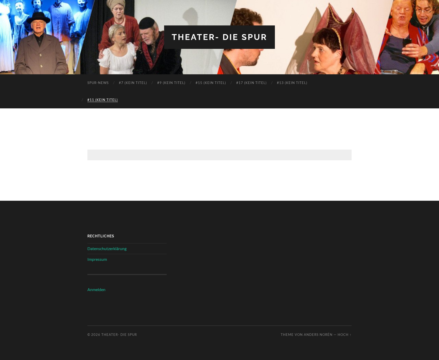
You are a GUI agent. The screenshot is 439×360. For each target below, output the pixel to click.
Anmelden (96, 289)
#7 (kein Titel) (133, 83)
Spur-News (98, 83)
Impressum (97, 259)
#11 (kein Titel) (102, 100)
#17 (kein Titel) (251, 83)
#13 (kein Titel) (292, 83)
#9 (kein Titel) (171, 83)
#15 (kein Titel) (211, 83)
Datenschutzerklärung (107, 248)
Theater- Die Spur (219, 37)
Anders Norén (318, 335)
